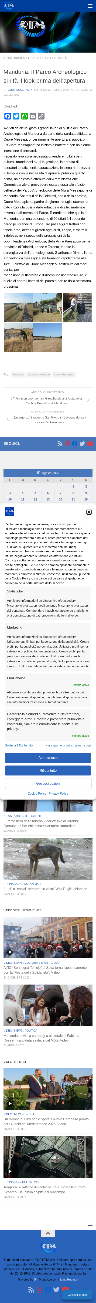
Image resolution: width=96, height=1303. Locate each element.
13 (48, 499)
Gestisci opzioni (48, 783)
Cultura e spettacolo (31, 58)
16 (86, 499)
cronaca (10, 884)
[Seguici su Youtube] (90, 443)
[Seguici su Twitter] (82, 443)
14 (60, 499)
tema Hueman (69, 1279)
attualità (59, 58)
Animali (35, 884)
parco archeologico (39, 374)
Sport (29, 1114)
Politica (31, 1030)
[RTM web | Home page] (10, 6)
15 (73, 499)
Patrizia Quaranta (19, 89)
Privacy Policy (58, 794)
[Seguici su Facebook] (75, 443)
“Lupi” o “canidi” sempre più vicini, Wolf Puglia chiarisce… (47, 889)
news (7, 58)
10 (10, 499)
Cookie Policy (37, 794)
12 (35, 499)
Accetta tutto (48, 758)
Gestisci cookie (77, 1295)
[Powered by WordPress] (35, 1279)
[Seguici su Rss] (60, 443)
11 (22, 499)
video (7, 962)
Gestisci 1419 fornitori (19, 745)
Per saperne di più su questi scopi (68, 745)
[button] (89, 512)
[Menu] (90, 6)
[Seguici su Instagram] (67, 443)
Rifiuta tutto (48, 770)
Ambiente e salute (28, 816)
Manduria (18, 374)
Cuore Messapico (64, 374)
